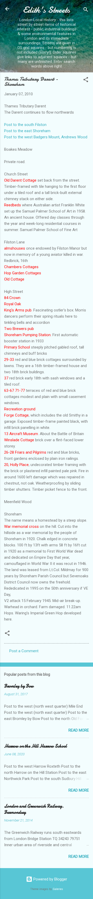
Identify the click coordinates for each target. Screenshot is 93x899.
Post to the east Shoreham (27, 131)
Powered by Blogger (49, 879)
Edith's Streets (46, 10)
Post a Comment (23, 651)
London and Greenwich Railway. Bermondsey (34, 809)
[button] (86, 80)
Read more (78, 730)
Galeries (58, 889)
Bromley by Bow (19, 686)
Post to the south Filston (25, 124)
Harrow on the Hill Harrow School (35, 746)
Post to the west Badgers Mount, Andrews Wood (45, 137)
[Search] (86, 10)
